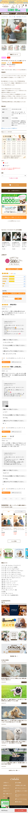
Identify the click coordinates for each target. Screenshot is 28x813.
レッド (6, 163)
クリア (4, 301)
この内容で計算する (14, 190)
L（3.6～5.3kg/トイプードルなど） (14, 574)
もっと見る (14, 541)
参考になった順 (22, 293)
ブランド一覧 (12, 16)
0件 (24, 283)
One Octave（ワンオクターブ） (14, 565)
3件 (14, 273)
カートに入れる (15, 185)
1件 (24, 276)
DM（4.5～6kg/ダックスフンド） (14, 577)
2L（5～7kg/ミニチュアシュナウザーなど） (16, 575)
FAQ (4, 796)
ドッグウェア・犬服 (12, 589)
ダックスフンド (9, 588)
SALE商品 (3, 591)
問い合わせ (19, 801)
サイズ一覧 (3, 567)
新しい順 (6, 293)
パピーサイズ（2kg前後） (12, 567)
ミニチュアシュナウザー (11, 586)
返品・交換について (7, 793)
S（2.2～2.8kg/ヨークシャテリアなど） (15, 570)
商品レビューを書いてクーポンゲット (14, 217)
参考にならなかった (16, 362)
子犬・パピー (9, 579)
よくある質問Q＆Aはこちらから (14, 220)
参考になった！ (6, 362)
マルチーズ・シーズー (11, 582)
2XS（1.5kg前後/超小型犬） (13, 595)
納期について (6, 788)
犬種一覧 (3, 579)
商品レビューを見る (17, 62)
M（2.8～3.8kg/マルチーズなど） (14, 572)
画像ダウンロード (14, 54)
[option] (14, 31)
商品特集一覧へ (13, 656)
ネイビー (7, 165)
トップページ (4, 16)
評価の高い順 (14, 293)
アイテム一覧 (4, 589)
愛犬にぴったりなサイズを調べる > (9, 128)
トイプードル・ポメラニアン (12, 584)
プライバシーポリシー (21, 788)
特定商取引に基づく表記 (20, 785)
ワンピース (10, 593)
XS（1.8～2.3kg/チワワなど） (13, 568)
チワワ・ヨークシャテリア (12, 581)
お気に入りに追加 (14, 178)
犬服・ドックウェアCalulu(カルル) (13, 806)
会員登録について (7, 785)
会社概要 (19, 782)
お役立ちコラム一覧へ (13, 770)
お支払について (6, 790)
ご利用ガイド (6, 782)
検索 (18, 298)
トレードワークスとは (21, 799)
